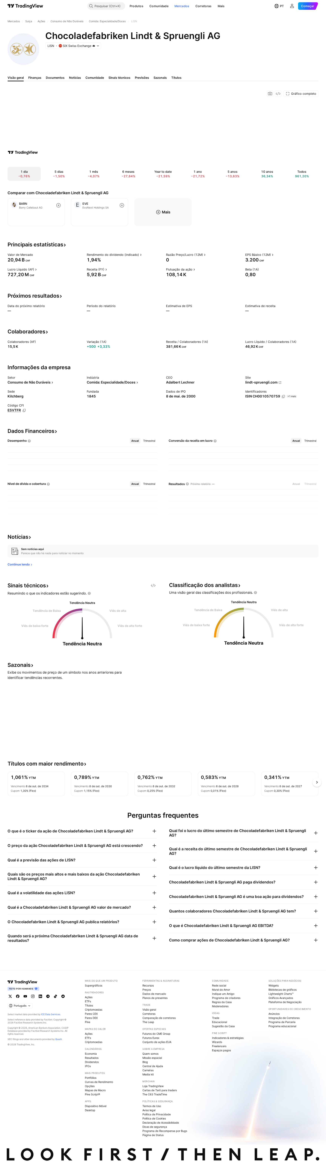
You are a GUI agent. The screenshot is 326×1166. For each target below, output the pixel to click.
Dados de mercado (154, 993)
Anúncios (274, 1013)
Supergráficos (93, 985)
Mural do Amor (221, 989)
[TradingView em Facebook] (17, 996)
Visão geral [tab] (16, 77)
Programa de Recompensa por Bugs (164, 1130)
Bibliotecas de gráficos (282, 989)
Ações (88, 997)
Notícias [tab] (75, 77)
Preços (146, 989)
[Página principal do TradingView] (25, 6)
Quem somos (150, 1053)
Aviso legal (148, 1110)
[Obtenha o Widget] (278, 93)
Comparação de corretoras (159, 1017)
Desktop (90, 1110)
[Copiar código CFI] (24, 410)
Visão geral (149, 1009)
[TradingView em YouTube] (25, 996)
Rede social (219, 985)
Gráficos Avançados (280, 997)
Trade (215, 1017)
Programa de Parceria (281, 1022)
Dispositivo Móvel (95, 1106)
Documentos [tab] (55, 77)
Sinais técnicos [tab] (119, 77)
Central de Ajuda (152, 1066)
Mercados (182, 6)
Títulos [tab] (176, 77)
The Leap (148, 1022)
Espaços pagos (221, 1050)
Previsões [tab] (142, 77)
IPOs (88, 1066)
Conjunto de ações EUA (156, 1042)
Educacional (219, 1022)
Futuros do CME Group (156, 1033)
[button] (146, 6)
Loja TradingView (153, 1086)
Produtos (136, 6)
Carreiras (148, 1070)
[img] (93, 45)
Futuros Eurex (150, 1037)
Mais (221, 6)
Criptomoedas (93, 1009)
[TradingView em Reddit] (63, 996)
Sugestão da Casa (223, 1026)
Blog (145, 1062)
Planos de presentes (155, 997)
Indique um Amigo (223, 993)
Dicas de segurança (154, 1126)
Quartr (58, 1039)
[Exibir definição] (35, 254)
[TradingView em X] (10, 996)
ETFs (88, 1001)
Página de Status (153, 1135)
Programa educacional (282, 1026)
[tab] (135, 440)
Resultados (91, 1057)
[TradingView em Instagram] (32, 996)
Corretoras (203, 6)
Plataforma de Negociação (284, 1002)
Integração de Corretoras (284, 1017)
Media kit (148, 1074)
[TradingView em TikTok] (55, 996)
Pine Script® (92, 1094)
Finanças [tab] (34, 77)
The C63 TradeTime (154, 1094)
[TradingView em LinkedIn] (40, 996)
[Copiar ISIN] (283, 396)
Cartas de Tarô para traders (159, 1090)
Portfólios (90, 1077)
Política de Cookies (154, 1118)
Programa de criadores (226, 997)
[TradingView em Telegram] (48, 996)
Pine (87, 1022)
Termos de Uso (151, 1106)
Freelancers (219, 1046)
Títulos (89, 1005)
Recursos (148, 985)
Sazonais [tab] (160, 77)
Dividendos (92, 1062)
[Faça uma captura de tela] (270, 93)
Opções (90, 1086)
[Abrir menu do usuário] (292, 6)
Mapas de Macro (95, 1090)
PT (282, 6)
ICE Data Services (50, 1014)
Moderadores (220, 1006)
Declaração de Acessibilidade (160, 1122)
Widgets (273, 985)
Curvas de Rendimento (99, 1081)
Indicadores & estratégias (228, 1037)
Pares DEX (91, 1017)
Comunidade (158, 6)
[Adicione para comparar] (58, 205)
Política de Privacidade (156, 1114)
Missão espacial (152, 1057)
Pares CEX (91, 1013)
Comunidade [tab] (94, 77)
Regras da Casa (222, 1002)
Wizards (217, 1042)
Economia (91, 1053)
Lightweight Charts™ (281, 993)
